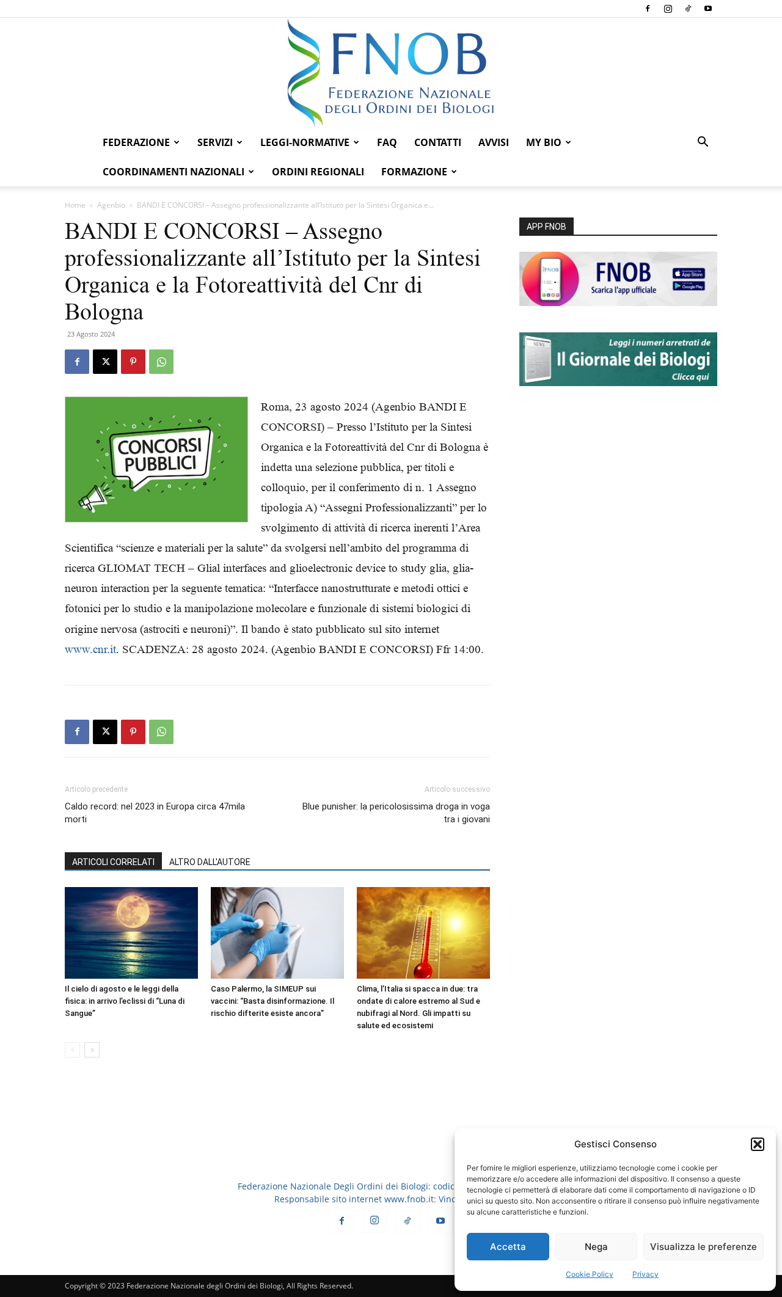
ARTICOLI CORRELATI (113, 862)
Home (75, 205)
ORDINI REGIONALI (318, 171)
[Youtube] (708, 8)
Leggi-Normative (304, 142)
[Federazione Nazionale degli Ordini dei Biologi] (391, 73)
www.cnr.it (90, 649)
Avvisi (493, 142)
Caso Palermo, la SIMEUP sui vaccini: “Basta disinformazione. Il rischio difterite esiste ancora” (272, 1001)
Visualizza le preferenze (703, 1246)
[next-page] (92, 1050)
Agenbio (111, 205)
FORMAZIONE (414, 171)
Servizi (215, 142)
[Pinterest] (133, 361)
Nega (596, 1246)
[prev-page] (72, 1050)
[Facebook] (647, 8)
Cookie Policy (589, 1274)
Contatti (437, 142)
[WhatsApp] (161, 361)
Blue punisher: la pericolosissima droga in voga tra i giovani (396, 813)
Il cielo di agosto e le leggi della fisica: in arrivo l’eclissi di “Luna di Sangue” (125, 1001)
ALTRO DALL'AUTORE (209, 862)
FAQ (387, 142)
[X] (105, 361)
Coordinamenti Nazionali (173, 171)
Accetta (508, 1246)
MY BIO (543, 142)
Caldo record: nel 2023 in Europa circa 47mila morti (155, 813)
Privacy (645, 1274)
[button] (757, 1144)
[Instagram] (668, 8)
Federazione (136, 142)
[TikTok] (688, 8)
